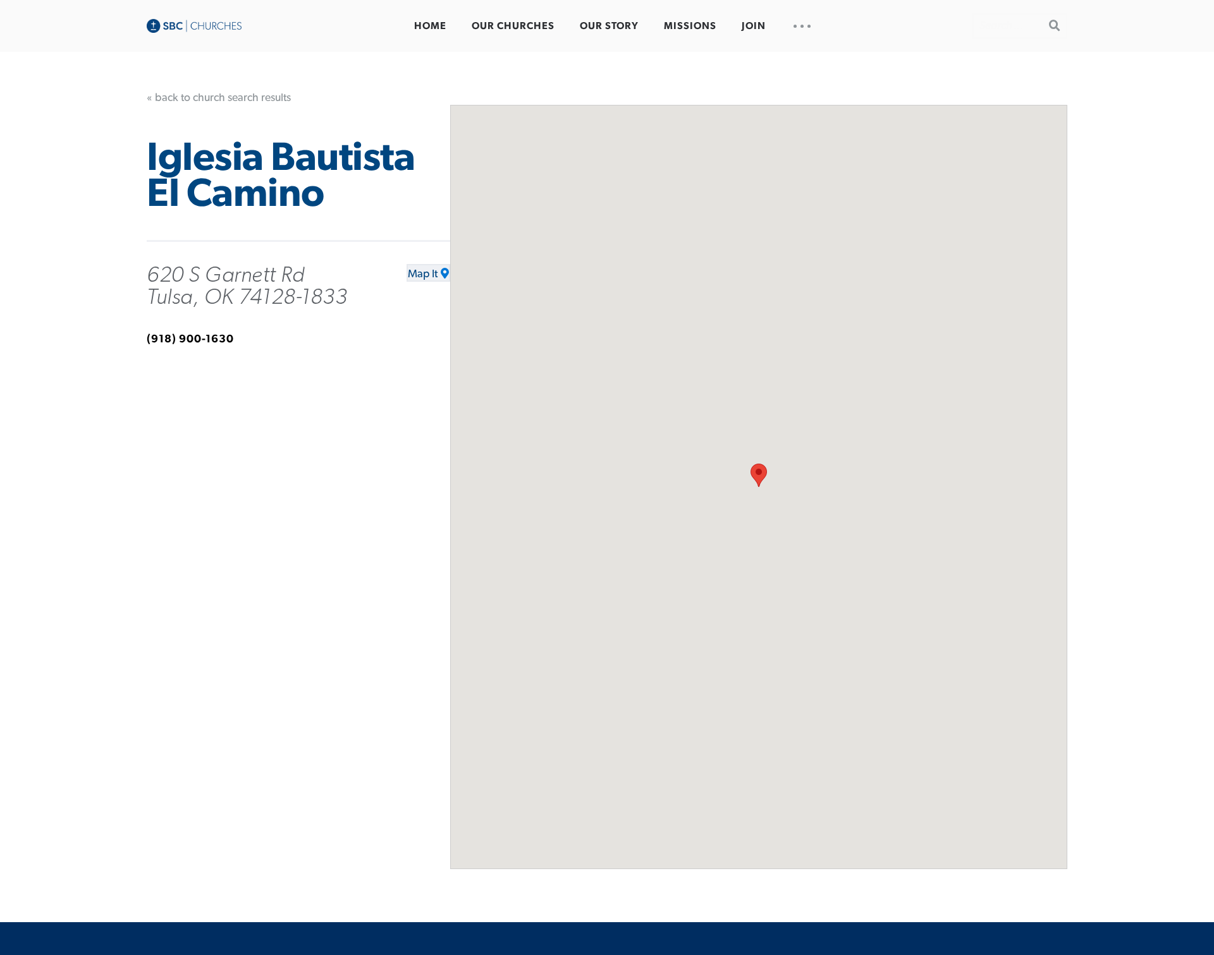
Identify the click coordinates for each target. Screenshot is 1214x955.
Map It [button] (423, 274)
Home (430, 26)
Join (754, 26)
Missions (690, 26)
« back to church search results (219, 98)
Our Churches (513, 26)
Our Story (609, 26)
